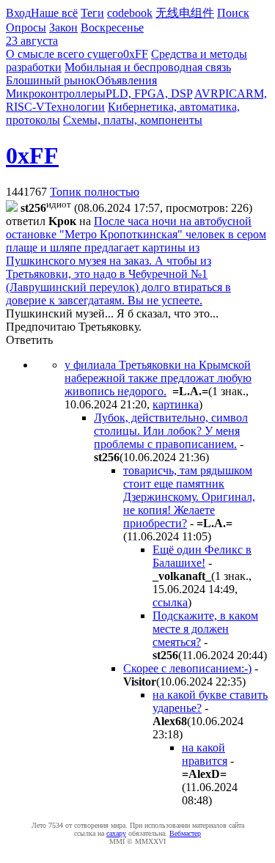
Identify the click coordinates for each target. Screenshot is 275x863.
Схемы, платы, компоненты (132, 120)
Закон (63, 27)
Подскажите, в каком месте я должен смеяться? (205, 628)
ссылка (170, 602)
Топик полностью (94, 192)
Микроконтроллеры (56, 93)
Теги (92, 13)
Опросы (26, 27)
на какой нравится (204, 754)
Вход (18, 13)
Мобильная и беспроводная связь (148, 67)
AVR (206, 93)
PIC (228, 93)
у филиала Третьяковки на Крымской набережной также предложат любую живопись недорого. (158, 378)
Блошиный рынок (51, 80)
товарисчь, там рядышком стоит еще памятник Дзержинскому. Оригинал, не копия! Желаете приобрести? (189, 496)
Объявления (126, 80)
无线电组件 (184, 13)
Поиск (233, 13)
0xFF (135, 54)
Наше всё (54, 13)
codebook (130, 13)
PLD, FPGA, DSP (149, 93)
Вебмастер (185, 833)
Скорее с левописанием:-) (187, 668)
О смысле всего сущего (64, 54)
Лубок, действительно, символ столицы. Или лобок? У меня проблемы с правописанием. (171, 430)
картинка (176, 404)
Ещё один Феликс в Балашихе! (202, 556)
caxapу (116, 833)
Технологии (75, 106)
